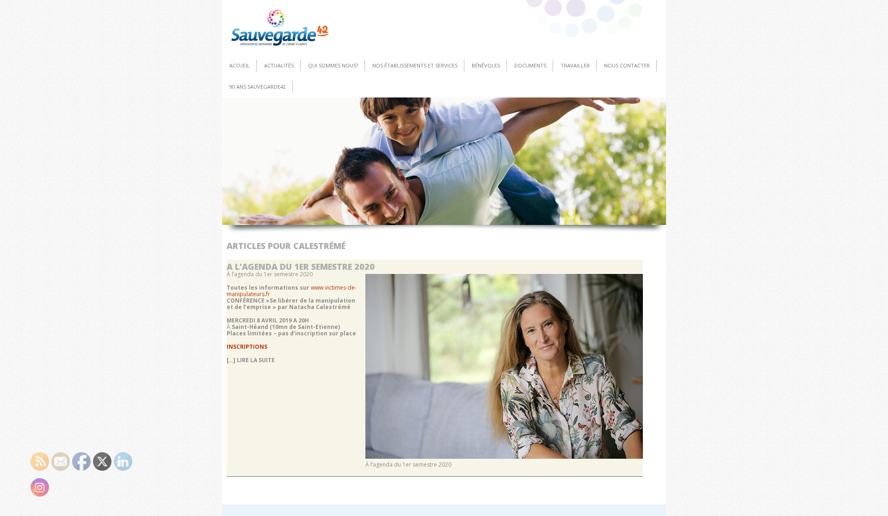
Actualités (279, 65)
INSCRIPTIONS (247, 347)
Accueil (239, 65)
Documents (530, 65)
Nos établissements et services (414, 65)
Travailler (575, 65)
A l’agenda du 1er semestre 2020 (301, 266)
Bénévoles (486, 65)
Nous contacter (627, 65)
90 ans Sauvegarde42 (257, 86)
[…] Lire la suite (251, 360)
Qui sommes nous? (333, 65)
